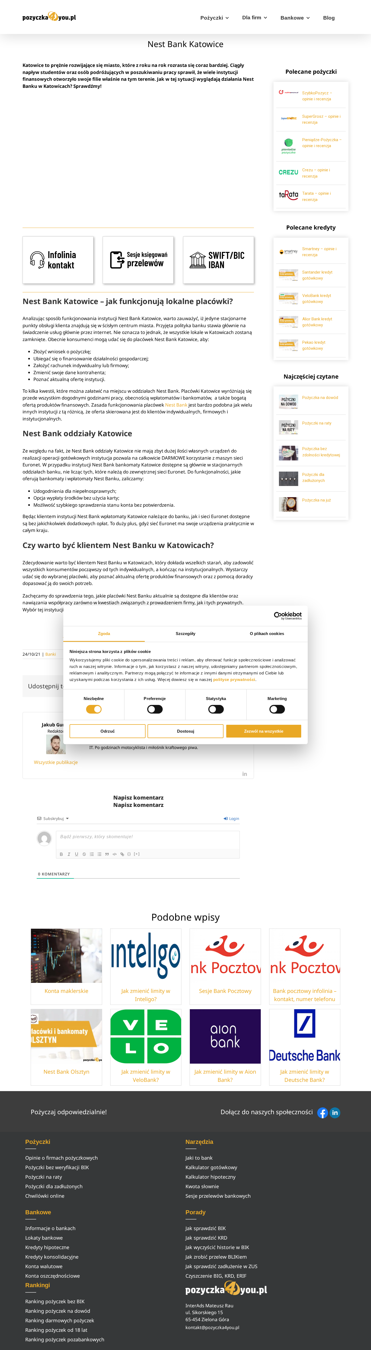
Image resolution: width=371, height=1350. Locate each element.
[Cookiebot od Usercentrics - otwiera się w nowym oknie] (278, 616)
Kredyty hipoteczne (47, 1247)
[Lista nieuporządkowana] (99, 854)
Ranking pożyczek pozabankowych (64, 1339)
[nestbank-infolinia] (58, 239)
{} (129, 854)
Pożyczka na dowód (320, 397)
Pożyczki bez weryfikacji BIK (57, 1167)
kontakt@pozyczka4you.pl (212, 1327)
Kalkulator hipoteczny (210, 1176)
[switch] (155, 709)
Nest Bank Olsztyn (66, 1071)
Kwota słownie (202, 1186)
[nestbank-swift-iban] (218, 239)
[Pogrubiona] (61, 854)
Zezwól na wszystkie (263, 731)
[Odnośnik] (122, 854)
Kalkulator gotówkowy (211, 1167)
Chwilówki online (44, 1196)
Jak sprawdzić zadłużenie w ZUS (221, 1266)
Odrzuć (107, 731)
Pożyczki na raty (316, 423)
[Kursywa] (69, 854)
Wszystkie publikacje (56, 762)
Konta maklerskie (66, 991)
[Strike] (84, 854)
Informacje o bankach (50, 1228)
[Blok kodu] (114, 854)
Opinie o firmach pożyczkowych (61, 1157)
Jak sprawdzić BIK (206, 1228)
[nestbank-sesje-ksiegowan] (138, 239)
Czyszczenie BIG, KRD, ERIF (216, 1275)
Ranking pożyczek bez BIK (54, 1301)
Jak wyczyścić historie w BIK (217, 1247)
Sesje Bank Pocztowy (225, 991)
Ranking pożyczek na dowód (57, 1311)
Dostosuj (185, 731)
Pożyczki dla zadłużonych (54, 1186)
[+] (137, 854)
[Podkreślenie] (76, 854)
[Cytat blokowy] (107, 854)
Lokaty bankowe (44, 1237)
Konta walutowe (43, 1266)
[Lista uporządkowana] (92, 854)
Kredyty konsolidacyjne (51, 1256)
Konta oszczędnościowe (52, 1275)
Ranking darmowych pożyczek (59, 1320)
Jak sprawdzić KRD (206, 1237)
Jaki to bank (199, 1157)
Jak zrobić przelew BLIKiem (216, 1256)
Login (233, 818)
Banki (50, 654)
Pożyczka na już (316, 500)
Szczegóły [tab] (186, 633)
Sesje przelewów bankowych (218, 1196)
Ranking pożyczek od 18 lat (56, 1330)
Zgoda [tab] (104, 633)
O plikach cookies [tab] (267, 633)
